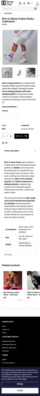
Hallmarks (5, 351)
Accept (20, 390)
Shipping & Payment (8, 341)
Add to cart (19, 136)
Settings (20, 384)
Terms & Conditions (8, 363)
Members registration (9, 348)
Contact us (5, 329)
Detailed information (9, 106)
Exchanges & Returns (9, 344)
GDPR (4, 359)
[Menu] (37, 3)
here (24, 379)
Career (4, 332)
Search (35, 8)
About (4, 326)
